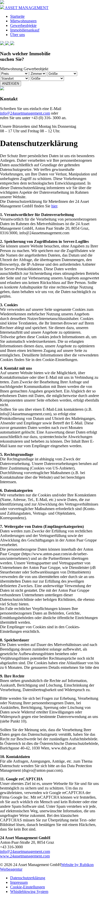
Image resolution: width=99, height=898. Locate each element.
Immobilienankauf (24, 30)
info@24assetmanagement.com (25, 113)
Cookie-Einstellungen (27, 887)
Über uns (17, 34)
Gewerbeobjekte (23, 25)
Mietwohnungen (23, 21)
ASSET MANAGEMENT (26, 8)
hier (54, 206)
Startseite (17, 16)
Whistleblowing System (29, 891)
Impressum (19, 882)
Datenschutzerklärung (27, 878)
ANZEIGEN (10, 83)
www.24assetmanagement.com (25, 856)
